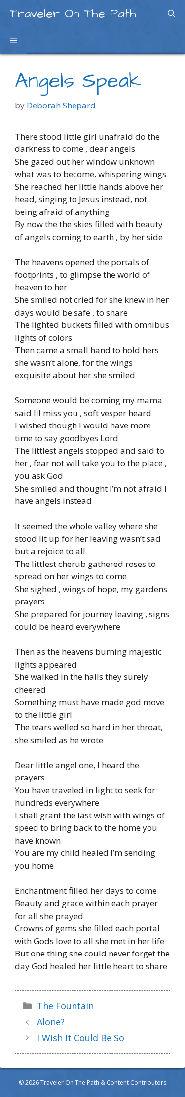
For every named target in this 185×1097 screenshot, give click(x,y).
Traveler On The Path (73, 13)
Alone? (51, 1021)
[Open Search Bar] (171, 13)
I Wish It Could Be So (80, 1038)
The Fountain (65, 1006)
